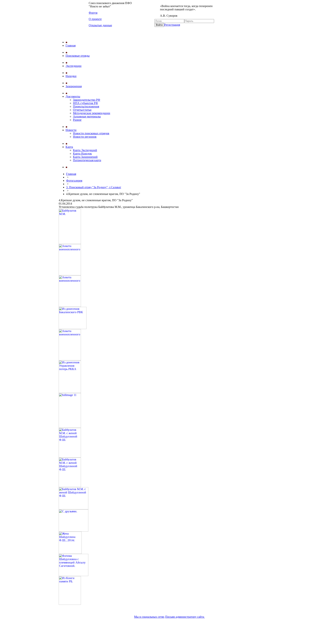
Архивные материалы (87, 116)
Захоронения (74, 86)
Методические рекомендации (91, 113)
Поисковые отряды (78, 55)
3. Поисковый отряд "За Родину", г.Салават (93, 187)
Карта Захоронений (85, 156)
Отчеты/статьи (82, 109)
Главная (71, 45)
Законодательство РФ (86, 99)
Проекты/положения (86, 106)
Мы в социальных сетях (149, 616)
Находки (71, 76)
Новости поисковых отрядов (91, 133)
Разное (77, 119)
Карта (69, 146)
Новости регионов (84, 136)
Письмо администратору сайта (185, 616)
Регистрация (172, 24)
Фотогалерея (74, 180)
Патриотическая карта (87, 160)
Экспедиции (73, 65)
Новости (71, 130)
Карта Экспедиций (85, 150)
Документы (73, 96)
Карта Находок (82, 153)
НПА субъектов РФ (85, 103)
